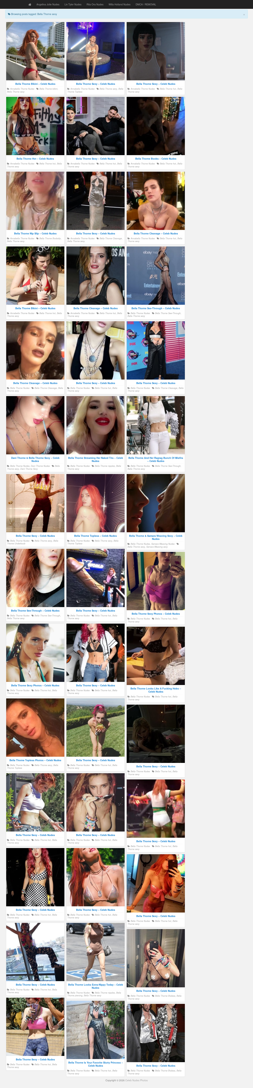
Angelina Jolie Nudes (47, 4)
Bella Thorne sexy (15, 91)
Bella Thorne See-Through (168, 313)
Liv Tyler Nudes (73, 4)
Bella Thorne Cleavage (111, 238)
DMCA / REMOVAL (146, 4)
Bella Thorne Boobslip (50, 238)
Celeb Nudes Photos (136, 1080)
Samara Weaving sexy (157, 546)
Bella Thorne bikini (48, 88)
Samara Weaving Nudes (163, 543)
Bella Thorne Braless (165, 995)
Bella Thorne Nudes (140, 313)
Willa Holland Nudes (119, 4)
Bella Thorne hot (168, 88)
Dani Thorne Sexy (29, 468)
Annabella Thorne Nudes (22, 88)
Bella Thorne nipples (105, 465)
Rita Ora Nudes (95, 4)
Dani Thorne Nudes (40, 465)
